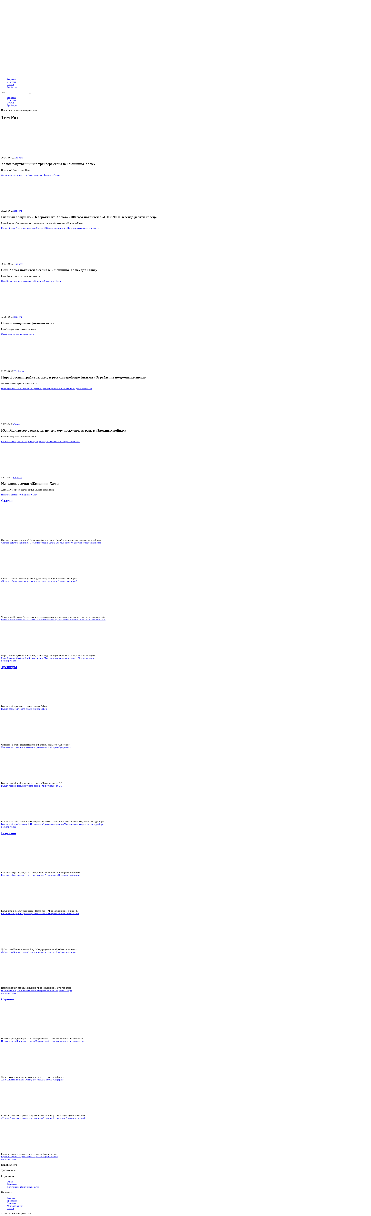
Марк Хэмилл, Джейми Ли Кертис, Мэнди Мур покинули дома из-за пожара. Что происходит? (48, 658)
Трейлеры (12, 87)
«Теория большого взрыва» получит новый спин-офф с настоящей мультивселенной (43, 1118)
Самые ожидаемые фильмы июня (17, 334)
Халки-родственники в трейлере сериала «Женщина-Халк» (30, 175)
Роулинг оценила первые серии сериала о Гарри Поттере (29, 1156)
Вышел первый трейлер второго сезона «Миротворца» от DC (31, 786)
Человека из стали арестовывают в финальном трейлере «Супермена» (36, 747)
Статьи (10, 84)
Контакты (12, 1184)
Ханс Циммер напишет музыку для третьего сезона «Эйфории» (32, 1079)
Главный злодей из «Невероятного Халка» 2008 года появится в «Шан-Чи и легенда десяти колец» (50, 228)
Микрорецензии (15, 1206)
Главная (11, 1198)
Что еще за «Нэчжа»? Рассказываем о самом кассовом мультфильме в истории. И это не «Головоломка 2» (53, 619)
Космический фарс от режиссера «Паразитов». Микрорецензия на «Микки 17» (40, 913)
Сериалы (11, 82)
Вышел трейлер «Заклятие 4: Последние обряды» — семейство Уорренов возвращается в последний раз (52, 824)
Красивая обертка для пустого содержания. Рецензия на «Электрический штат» (40, 875)
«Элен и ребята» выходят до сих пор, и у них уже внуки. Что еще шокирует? (39, 581)
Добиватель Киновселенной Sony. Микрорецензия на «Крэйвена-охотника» (39, 952)
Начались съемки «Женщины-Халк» (19, 494)
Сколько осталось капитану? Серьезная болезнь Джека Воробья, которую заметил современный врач (51, 542)
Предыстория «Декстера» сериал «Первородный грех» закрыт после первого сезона (42, 1041)
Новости (18, 157)
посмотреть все (8, 660)
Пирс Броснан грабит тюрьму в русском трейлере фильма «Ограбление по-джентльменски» (46, 388)
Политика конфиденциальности (23, 1187)
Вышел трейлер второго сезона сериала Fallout (24, 709)
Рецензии (11, 79)
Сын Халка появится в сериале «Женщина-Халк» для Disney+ (31, 281)
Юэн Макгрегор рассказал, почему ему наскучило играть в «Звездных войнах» (40, 441)
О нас (10, 1181)
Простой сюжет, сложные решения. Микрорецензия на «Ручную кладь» (36, 990)
